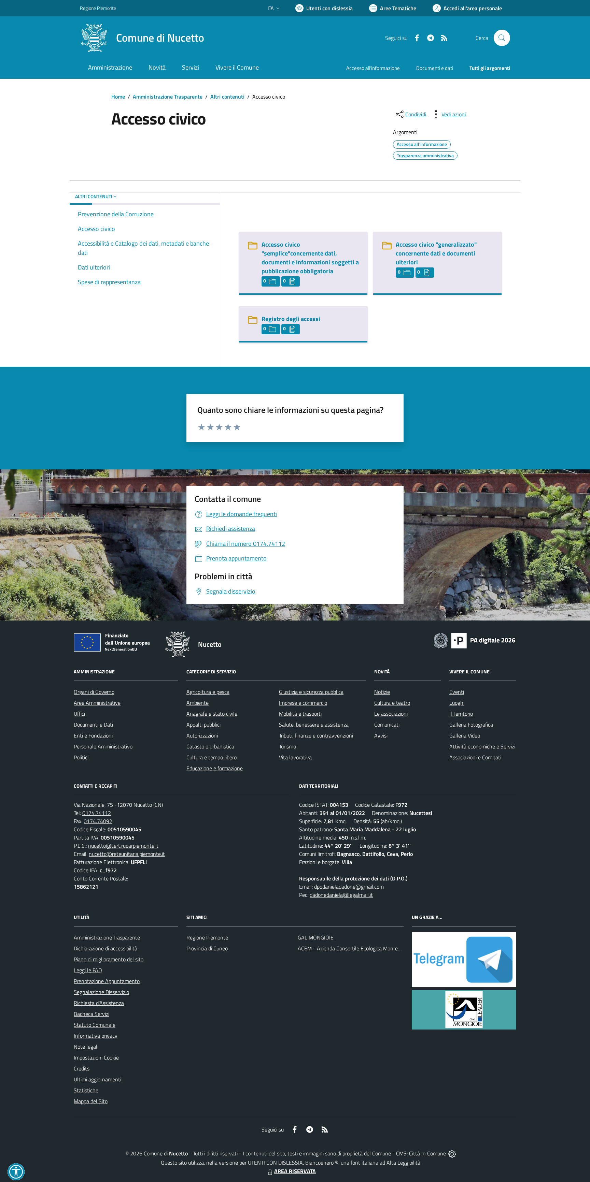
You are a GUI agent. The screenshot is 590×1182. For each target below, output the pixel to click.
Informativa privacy (95, 1036)
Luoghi (456, 703)
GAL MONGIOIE (316, 937)
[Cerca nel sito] (502, 38)
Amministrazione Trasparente (167, 96)
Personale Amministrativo (103, 746)
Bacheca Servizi (91, 1014)
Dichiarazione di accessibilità (105, 948)
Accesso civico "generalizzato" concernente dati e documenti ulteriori (436, 253)
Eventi (456, 692)
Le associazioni (391, 714)
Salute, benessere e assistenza (314, 724)
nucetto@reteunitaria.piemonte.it (127, 854)
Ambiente (197, 703)
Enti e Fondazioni (93, 735)
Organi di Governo (94, 692)
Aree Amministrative (97, 703)
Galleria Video (464, 735)
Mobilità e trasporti (300, 714)
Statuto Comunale (94, 1025)
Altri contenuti (227, 96)
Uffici (79, 714)
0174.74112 (96, 813)
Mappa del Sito (91, 1101)
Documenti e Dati (93, 724)
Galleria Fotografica (471, 724)
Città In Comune (427, 1153)
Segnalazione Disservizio (101, 992)
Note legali (86, 1046)
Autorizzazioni (202, 735)
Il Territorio (461, 714)
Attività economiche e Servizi (482, 746)
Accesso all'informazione (373, 68)
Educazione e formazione (214, 768)
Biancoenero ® (321, 1162)
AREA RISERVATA (295, 1171)
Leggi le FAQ (88, 970)
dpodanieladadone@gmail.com (349, 886)
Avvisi (381, 735)
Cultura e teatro (392, 703)
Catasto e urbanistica (210, 746)
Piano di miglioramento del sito (108, 959)
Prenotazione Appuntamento (107, 981)
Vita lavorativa (295, 757)
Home (118, 96)
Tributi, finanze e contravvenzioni (316, 735)
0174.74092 (98, 821)
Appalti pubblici (203, 724)
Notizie (382, 692)
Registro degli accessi (291, 318)
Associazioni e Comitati (475, 757)
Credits (81, 1068)
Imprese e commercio (303, 703)
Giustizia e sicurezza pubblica (311, 692)
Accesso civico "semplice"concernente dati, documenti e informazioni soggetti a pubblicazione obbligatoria (310, 258)
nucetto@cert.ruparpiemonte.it (123, 846)
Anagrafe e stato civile (211, 714)
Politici (81, 757)
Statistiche (86, 1090)
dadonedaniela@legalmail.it (341, 895)
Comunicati (386, 724)
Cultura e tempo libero (211, 757)
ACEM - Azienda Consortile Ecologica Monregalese (355, 948)
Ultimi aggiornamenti (97, 1079)
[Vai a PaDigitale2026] (474, 639)
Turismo (287, 746)
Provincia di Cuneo (207, 948)
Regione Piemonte (98, 8)
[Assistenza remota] (452, 1153)
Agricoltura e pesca (207, 692)
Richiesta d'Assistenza (99, 1003)
